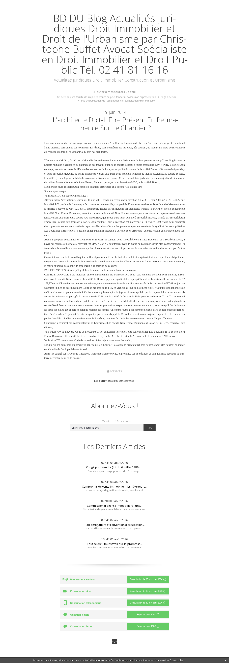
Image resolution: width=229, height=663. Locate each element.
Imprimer (115, 371)
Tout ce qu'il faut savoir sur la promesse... (114, 544)
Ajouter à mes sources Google (115, 92)
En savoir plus (176, 660)
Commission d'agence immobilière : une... (114, 506)
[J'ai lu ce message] (225, 660)
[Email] (114, 641)
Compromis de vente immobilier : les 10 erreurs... (114, 486)
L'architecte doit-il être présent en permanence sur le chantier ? (115, 123)
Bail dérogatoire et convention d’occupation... (115, 525)
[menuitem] (108, 97)
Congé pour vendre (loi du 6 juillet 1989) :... (114, 467)
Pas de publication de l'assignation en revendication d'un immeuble (118, 100)
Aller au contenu (13, 3)
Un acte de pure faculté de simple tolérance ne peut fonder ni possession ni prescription (106, 97)
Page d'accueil (168, 97)
